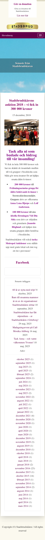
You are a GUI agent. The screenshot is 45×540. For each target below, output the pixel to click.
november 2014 (23, 483)
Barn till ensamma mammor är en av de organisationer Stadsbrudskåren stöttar (25, 301)
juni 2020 (23, 426)
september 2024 (23, 378)
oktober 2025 (23, 359)
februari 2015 (23, 479)
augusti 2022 (23, 400)
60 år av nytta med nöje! (24, 289)
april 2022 (23, 408)
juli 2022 (23, 404)
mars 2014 (23, 505)
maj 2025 (23, 366)
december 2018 (23, 449)
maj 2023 (23, 393)
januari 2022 (23, 411)
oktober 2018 (23, 453)
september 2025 (23, 362)
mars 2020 (23, 434)
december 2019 (23, 438)
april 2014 (23, 502)
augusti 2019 (23, 445)
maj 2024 (23, 385)
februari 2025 (23, 374)
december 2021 (23, 415)
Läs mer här (22, 15)
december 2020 (23, 419)
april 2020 (23, 430)
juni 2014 (23, 494)
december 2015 (23, 472)
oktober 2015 (22, 475)
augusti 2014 (23, 490)
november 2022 (23, 396)
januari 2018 (23, 464)
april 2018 (23, 457)
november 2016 (22, 468)
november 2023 (23, 389)
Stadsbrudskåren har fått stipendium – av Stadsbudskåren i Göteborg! (25, 316)
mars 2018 (23, 460)
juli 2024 (23, 381)
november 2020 (23, 423)
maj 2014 (23, 498)
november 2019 (23, 441)
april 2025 (23, 370)
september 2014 (23, 487)
